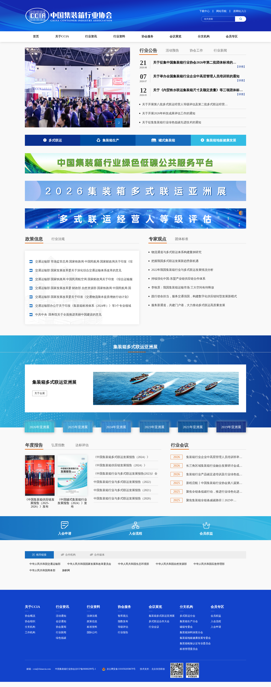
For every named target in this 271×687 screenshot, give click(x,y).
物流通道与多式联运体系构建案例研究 (176, 252)
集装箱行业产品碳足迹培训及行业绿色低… (214, 474)
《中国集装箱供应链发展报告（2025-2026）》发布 (39, 503)
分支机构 (30, 627)
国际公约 (92, 632)
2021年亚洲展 (193, 427)
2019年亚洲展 (231, 427)
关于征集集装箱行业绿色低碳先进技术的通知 (171, 122)
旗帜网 (66, 570)
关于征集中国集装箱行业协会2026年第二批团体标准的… (194, 62)
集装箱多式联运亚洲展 (54, 382)
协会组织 (30, 621)
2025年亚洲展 (78, 427)
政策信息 (92, 621)
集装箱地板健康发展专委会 (195, 638)
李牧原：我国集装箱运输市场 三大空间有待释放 (182, 287)
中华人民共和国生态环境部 (133, 564)
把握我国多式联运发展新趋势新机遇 (175, 261)
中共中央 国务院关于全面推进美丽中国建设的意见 (68, 314)
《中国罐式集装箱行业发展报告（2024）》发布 (72, 503)
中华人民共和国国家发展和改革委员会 (89, 564)
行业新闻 (61, 632)
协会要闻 (61, 627)
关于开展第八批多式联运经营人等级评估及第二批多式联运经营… (185, 104)
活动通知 (61, 615)
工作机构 (30, 632)
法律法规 (92, 615)
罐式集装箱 (167, 140)
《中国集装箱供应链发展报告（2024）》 (120, 465)
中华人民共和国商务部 (42, 570)
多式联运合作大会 (159, 621)
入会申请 (216, 627)
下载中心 (204, 11)
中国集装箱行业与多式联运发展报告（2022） (123, 481)
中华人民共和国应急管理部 (209, 564)
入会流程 (216, 621)
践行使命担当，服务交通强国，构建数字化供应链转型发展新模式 (194, 296)
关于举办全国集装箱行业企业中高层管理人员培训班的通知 (196, 76)
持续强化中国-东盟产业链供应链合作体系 (178, 278)
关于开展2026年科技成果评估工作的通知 (168, 113)
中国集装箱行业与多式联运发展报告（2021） (123, 490)
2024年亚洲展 (116, 427)
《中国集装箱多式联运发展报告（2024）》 (122, 457)
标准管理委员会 (189, 649)
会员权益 (216, 615)
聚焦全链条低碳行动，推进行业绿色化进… (214, 491)
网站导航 (221, 11)
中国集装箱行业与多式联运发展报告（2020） (123, 498)
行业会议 (154, 627)
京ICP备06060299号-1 (85, 669)
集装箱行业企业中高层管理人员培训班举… (214, 457)
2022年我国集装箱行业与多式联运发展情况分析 (182, 269)
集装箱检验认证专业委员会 (195, 643)
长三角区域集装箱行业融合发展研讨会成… (214, 465)
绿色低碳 (61, 638)
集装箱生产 (111, 140)
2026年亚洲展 (39, 427)
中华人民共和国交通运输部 (44, 564)
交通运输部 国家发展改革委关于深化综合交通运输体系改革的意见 (78, 270)
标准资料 (92, 627)
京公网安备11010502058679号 (121, 669)
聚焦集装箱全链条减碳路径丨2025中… (211, 500)
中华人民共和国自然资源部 (171, 564)
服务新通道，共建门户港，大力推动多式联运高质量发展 (188, 305)
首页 (36, 36)
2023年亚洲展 (154, 427)
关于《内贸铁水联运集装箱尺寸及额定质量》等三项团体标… (198, 90)
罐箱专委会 (186, 627)
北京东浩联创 (158, 669)
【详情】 (241, 66)
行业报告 (123, 632)
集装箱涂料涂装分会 (191, 632)
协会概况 (30, 615)
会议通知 (61, 621)
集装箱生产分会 (189, 621)
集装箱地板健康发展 (221, 140)
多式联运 (55, 140)
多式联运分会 (187, 615)
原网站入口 (239, 11)
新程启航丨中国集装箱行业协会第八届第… (214, 483)
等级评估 (123, 627)
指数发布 (123, 621)
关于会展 (39, 393)
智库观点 (123, 615)
